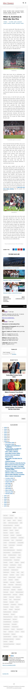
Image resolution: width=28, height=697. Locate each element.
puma (17, 606)
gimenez (6, 564)
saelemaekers (7, 619)
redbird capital (7, 611)
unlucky (18, 639)
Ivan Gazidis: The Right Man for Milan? (13, 459)
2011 (5, 506)
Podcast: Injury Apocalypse (12, 455)
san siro (15, 619)
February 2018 (9, 492)
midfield (18, 582)
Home (4, 10)
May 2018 (8, 486)
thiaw (5, 631)
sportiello (14, 624)
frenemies (16, 559)
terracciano (19, 629)
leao (22, 574)
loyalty (19, 577)
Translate (14, 354)
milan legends (7, 587)
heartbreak (6, 569)
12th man (5, 515)
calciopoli (6, 535)
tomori (17, 631)
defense (6, 547)
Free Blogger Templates (19, 686)
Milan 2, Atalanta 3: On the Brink (11, 267)
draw (5, 554)
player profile (17, 599)
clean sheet (19, 540)
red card (14, 12)
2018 (5, 441)
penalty (9, 12)
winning (18, 644)
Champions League (8, 517)
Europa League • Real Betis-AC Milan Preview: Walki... (15, 468)
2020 (5, 437)
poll (17, 601)
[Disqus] (14, 327)
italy (22, 572)
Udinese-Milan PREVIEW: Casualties (14, 474)
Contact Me (5, 673)
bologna (6, 532)
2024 (5, 431)
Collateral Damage (10, 461)
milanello (13, 589)
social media (7, 624)
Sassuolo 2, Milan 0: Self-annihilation (12, 280)
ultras (20, 636)
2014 (5, 501)
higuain (22, 10)
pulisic (12, 606)
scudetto (15, 621)
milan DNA (10, 584)
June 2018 (8, 485)
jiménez (5, 574)
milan (5, 584)
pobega (5, 601)
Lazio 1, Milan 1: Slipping (11, 451)
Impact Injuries (9, 456)
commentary (12, 542)
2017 (5, 495)
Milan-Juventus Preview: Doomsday (14, 464)
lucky (5, 579)
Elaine (12, 655)
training (13, 634)
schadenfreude (7, 621)
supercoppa (15, 626)
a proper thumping (8, 525)
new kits (15, 594)
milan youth (6, 589)
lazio (17, 574)
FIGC (20, 517)
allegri (14, 527)
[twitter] (14, 684)
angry (20, 527)
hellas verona (14, 569)
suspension (6, 629)
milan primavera (16, 587)
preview (20, 604)
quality (5, 609)
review (18, 12)
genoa (22, 562)
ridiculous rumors (8, 616)
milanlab (20, 589)
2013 (5, 502)
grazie (19, 564)
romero (21, 616)
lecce (5, 577)
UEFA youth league (13, 522)
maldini (16, 579)
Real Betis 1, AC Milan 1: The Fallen (14, 466)
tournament (6, 634)
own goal (11, 597)
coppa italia (20, 542)
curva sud (17, 10)
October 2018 (9, 478)
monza (11, 592)
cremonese (12, 545)
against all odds (7, 527)
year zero (6, 646)
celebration (13, 537)
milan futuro (18, 584)
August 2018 (8, 481)
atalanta (5, 530)
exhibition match (12, 554)
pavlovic (18, 597)
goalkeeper (13, 564)
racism (11, 609)
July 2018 (7, 483)
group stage (12, 567)
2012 (5, 504)
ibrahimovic (6, 572)
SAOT (14, 520)
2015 (5, 499)
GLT (4, 520)
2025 (5, 429)
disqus (24, 306)
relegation (6, 614)
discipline (19, 550)
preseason (13, 604)
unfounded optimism (9, 639)
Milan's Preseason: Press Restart (14, 392)
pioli (10, 599)
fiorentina (12, 557)
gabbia (16, 562)
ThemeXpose (10, 686)
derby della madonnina (9, 550)
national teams (19, 592)
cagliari (11, 532)
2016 (5, 497)
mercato (12, 582)
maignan (11, 579)
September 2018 (10, 480)
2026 (5, 427)
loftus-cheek (12, 577)
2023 (5, 432)
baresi (16, 530)
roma (15, 616)
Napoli (9, 520)
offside (21, 594)
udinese (15, 636)
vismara (5, 641)
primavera (6, 606)
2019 (5, 439)
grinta (5, 567)
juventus (5, 12)
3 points (11, 515)
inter (18, 572)
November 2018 (9, 444)
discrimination (7, 552)
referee (15, 611)
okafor (5, 597)
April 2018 (8, 488)
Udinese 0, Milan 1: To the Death (14, 472)
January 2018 (9, 493)
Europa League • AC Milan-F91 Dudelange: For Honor (13, 449)
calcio (17, 532)
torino (22, 631)
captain (12, 535)
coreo (12, 10)
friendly (5, 562)
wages (11, 641)
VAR (21, 522)
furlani (11, 562)
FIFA (16, 517)
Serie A (19, 520)
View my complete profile (9, 665)
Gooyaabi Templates (17, 687)
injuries (13, 572)
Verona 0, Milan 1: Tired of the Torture (12, 293)
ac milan (9, 10)
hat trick (19, 567)
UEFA (5, 522)
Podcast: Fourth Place (11, 471)
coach (5, 542)
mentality (6, 582)
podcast (12, 601)
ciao (12, 540)
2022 (5, 434)
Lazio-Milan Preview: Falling (12, 453)
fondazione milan (8, 559)
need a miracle (7, 594)
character (21, 537)
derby (11, 547)
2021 (5, 436)
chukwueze (6, 540)
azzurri (11, 530)
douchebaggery (16, 552)
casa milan (6, 537)
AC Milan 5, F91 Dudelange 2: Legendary (13, 446)
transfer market (7, 636)
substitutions (7, 626)
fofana (18, 557)
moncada (6, 592)
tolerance (11, 631)
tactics (13, 629)
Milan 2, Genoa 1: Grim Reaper (13, 476)
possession (6, 604)
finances (6, 557)
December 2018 (9, 442)
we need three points (9, 644)
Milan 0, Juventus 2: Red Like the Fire (15, 463)
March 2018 (8, 490)
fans (19, 554)
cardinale (19, 535)
